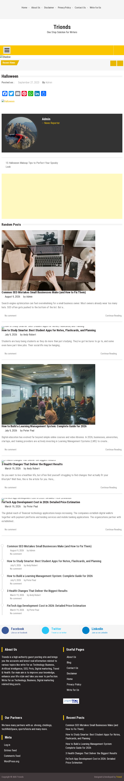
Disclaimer (49, 7)
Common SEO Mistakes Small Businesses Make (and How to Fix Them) (44, 292)
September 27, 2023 (28, 82)
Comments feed (12, 755)
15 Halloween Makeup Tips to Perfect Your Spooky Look (32, 164)
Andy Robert (29, 334)
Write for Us (95, 7)
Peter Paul (28, 430)
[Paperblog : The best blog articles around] (71, 702)
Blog (69, 662)
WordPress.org (11, 761)
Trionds (62, 27)
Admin (49, 82)
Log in (7, 744)
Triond (119, 777)
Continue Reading (113, 315)
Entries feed (10, 750)
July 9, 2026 (11, 334)
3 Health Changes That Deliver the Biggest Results (32, 464)
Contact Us (80, 7)
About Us (35, 7)
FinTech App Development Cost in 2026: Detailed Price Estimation (41, 502)
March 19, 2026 (13, 468)
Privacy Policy (64, 7)
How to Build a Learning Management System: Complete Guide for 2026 (44, 426)
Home (24, 7)
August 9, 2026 (12, 296)
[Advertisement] (62, 196)
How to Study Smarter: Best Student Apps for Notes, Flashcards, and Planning (49, 330)
